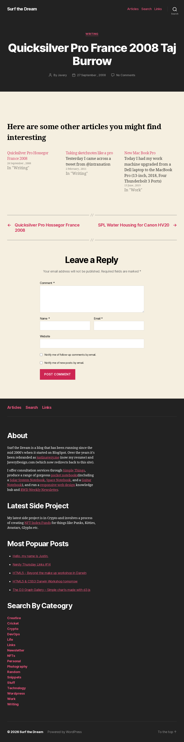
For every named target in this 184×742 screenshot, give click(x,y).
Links (158, 9)
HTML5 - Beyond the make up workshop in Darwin (49, 573)
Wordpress (16, 693)
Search (146, 9)
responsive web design (57, 485)
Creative (14, 618)
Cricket (13, 623)
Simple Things (74, 470)
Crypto (12, 629)
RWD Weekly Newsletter (39, 490)
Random (13, 672)
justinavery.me (48, 458)
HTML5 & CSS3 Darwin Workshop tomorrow (45, 581)
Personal (14, 661)
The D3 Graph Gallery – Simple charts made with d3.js (51, 590)
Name (45, 318)
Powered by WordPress (64, 732)
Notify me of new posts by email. (64, 362)
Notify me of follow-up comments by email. (70, 354)
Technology (16, 688)
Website (45, 336)
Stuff (11, 683)
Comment (47, 283)
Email (98, 318)
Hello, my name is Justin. (30, 556)
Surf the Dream (22, 9)
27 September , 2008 (91, 75)
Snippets (14, 677)
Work (11, 699)
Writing (92, 34)
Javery (62, 75)
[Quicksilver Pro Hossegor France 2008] (33, 171)
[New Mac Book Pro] (150, 171)
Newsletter (15, 650)
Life (10, 639)
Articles (133, 9)
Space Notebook (58, 480)
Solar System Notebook (27, 480)
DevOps (13, 634)
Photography (17, 666)
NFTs (11, 656)
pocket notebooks (64, 475)
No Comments (125, 75)
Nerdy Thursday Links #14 (32, 564)
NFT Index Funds (37, 523)
